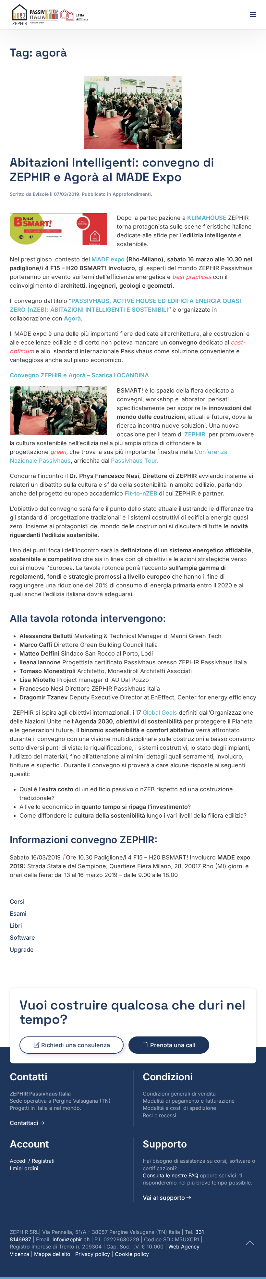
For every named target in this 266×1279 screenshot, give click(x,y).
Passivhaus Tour (134, 460)
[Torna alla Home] (51, 14)
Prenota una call (173, 1045)
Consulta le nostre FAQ (170, 1175)
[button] (253, 14)
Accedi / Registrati (32, 1161)
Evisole (41, 194)
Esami (18, 913)
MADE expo (108, 259)
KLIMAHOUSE (206, 217)
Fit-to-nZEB (141, 493)
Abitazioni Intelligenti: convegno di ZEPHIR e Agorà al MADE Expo (112, 170)
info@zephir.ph (71, 1239)
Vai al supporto (164, 1197)
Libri (16, 925)
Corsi (17, 901)
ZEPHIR (194, 434)
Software (22, 937)
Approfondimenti (132, 194)
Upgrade (22, 949)
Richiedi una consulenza (75, 1045)
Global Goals (160, 712)
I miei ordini (24, 1168)
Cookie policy (132, 1254)
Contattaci (24, 1123)
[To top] (249, 1242)
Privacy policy (92, 1254)
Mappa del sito (52, 1254)
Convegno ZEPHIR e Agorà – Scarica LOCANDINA (79, 375)
